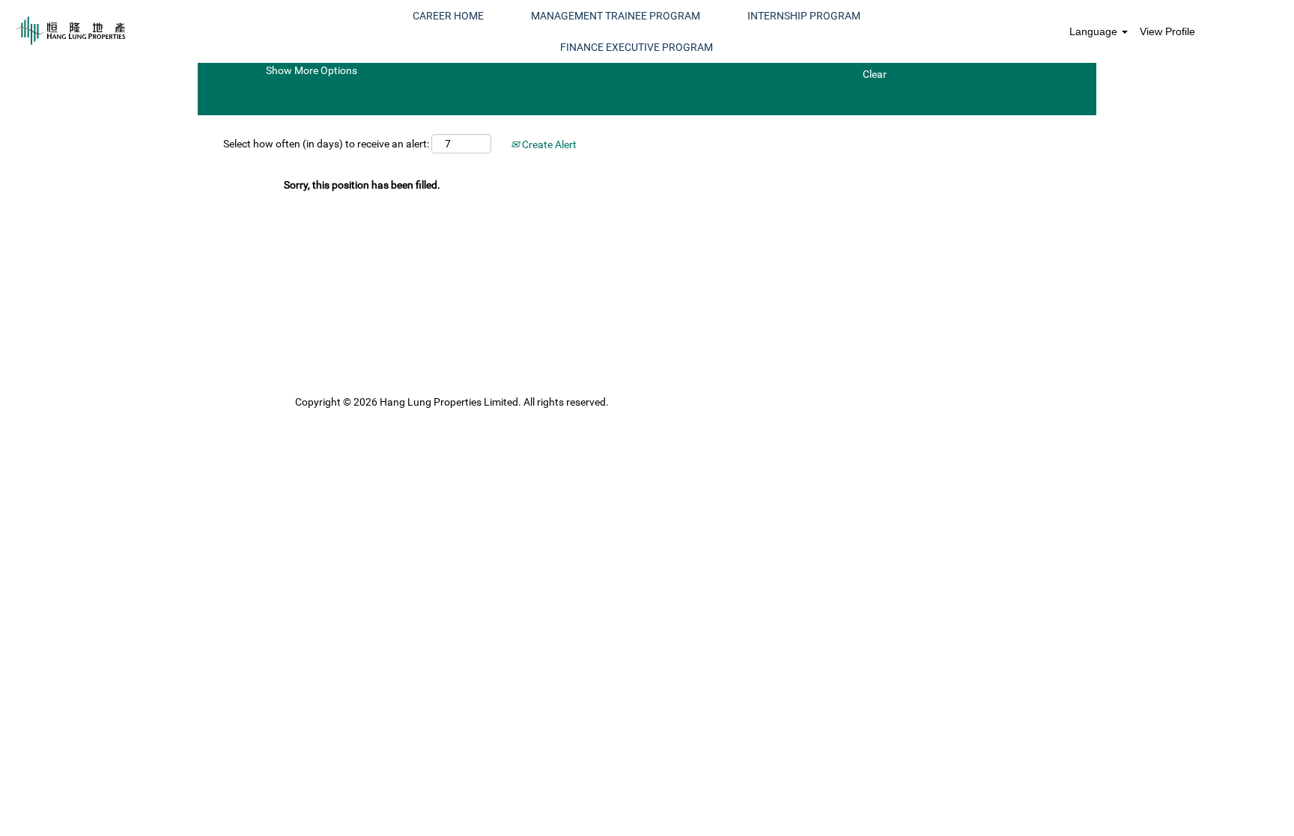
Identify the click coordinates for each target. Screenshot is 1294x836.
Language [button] (1094, 31)
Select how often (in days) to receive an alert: (326, 144)
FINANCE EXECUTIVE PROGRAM (636, 47)
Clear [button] (875, 74)
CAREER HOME (448, 16)
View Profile (1167, 31)
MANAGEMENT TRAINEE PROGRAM (615, 16)
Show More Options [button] (311, 70)
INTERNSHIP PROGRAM (803, 16)
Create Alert (548, 144)
